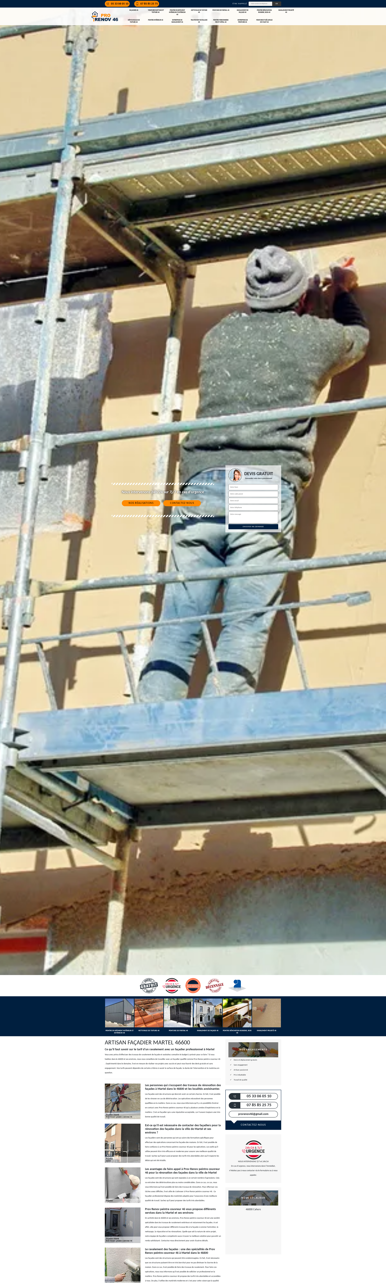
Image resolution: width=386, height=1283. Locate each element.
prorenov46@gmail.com (253, 1114)
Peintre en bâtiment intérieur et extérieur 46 (177, 12)
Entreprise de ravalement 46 (177, 21)
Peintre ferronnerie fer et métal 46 (220, 21)
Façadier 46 (133, 10)
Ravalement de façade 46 (242, 11)
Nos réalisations (141, 503)
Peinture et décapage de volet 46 (264, 21)
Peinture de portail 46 (220, 10)
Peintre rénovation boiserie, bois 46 (264, 11)
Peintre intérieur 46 (155, 20)
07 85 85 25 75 (149, 3)
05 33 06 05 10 (119, 3)
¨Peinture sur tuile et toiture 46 (155, 11)
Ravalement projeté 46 (286, 11)
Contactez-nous (182, 503)
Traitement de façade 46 (199, 21)
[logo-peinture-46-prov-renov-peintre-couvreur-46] (105, 16)
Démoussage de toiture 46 (134, 21)
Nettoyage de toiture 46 (199, 11)
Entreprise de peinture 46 (243, 21)
